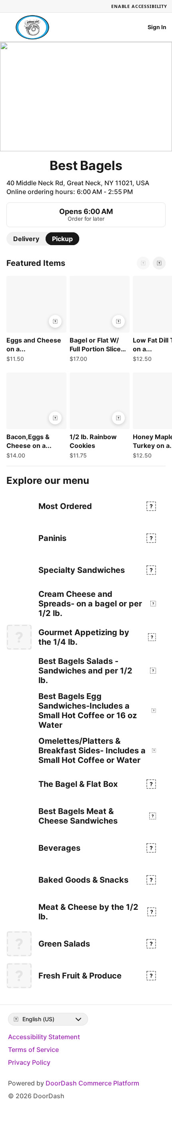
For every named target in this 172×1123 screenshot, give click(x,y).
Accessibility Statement (44, 1037)
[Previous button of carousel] (143, 263)
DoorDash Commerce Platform (92, 1083)
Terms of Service (33, 1050)
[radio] (26, 238)
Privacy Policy (29, 1062)
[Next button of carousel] (159, 263)
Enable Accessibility (139, 6)
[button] (34, 321)
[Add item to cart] (55, 321)
